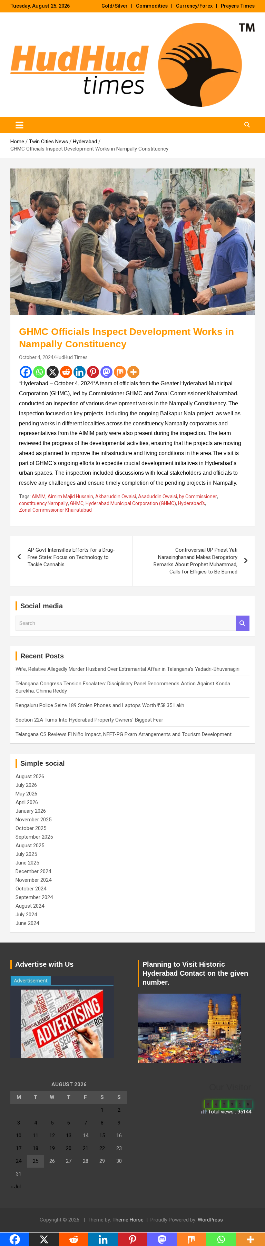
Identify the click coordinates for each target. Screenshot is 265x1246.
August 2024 (30, 906)
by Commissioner (198, 496)
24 (18, 1161)
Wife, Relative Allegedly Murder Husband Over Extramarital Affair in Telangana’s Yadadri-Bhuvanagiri (127, 669)
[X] (53, 372)
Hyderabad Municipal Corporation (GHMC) (131, 503)
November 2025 (33, 820)
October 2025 (31, 828)
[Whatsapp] (39, 372)
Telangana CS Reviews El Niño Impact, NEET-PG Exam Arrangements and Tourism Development (124, 734)
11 (35, 1135)
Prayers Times (238, 6)
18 (35, 1148)
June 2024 (27, 923)
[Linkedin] (79, 372)
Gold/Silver (114, 6)
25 (35, 1161)
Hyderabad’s (191, 503)
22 (102, 1148)
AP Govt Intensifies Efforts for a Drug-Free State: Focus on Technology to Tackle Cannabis (71, 557)
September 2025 (34, 837)
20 (68, 1148)
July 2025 (26, 854)
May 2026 (26, 794)
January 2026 (31, 811)
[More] (133, 372)
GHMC (77, 503)
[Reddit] (66, 372)
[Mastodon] (106, 372)
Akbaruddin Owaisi (115, 496)
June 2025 (27, 863)
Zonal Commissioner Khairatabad (55, 510)
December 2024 (33, 871)
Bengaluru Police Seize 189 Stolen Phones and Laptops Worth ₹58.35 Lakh (100, 705)
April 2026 (27, 802)
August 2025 (30, 845)
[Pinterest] (93, 372)
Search (242, 623)
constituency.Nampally (43, 503)
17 (18, 1148)
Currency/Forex (194, 6)
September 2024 (34, 897)
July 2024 (26, 914)
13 (68, 1135)
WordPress (210, 1220)
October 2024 (31, 889)
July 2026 (26, 785)
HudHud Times (72, 357)
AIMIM (39, 496)
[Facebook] (26, 372)
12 (52, 1135)
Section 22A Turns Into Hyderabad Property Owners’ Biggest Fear (89, 720)
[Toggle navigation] (19, 125)
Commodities (152, 6)
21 (85, 1148)
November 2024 (33, 880)
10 (18, 1135)
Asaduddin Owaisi (157, 496)
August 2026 (30, 776)
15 (102, 1135)
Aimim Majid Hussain (70, 496)
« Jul (15, 1187)
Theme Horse (128, 1220)
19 (52, 1148)
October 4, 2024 (36, 357)
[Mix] (120, 372)
